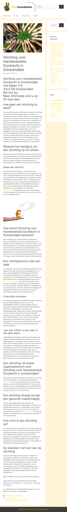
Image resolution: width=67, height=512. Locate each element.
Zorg (58, 115)
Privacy (35, 509)
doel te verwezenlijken (10, 281)
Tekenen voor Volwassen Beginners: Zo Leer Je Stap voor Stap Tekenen (56, 80)
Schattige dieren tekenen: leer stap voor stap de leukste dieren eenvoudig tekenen (57, 55)
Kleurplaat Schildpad (58, 109)
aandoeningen (8, 190)
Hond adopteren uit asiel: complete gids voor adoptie (56, 71)
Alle (25, 509)
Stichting (16, 16)
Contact (35, 16)
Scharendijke (8, 495)
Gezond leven (26, 16)
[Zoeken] (61, 7)
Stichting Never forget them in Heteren (15, 501)
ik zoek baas (59, 106)
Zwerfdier (57, 117)
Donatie (7, 497)
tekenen (53, 115)
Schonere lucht (59, 113)
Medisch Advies (53, 111)
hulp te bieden (28, 411)
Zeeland (20, 495)
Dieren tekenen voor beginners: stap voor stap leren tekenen (57, 46)
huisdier (52, 106)
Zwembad (52, 117)
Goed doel (13, 497)
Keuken (51, 109)
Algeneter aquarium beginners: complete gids (57, 64)
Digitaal (52, 100)
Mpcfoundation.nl (43, 509)
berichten (29, 509)
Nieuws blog (6, 16)
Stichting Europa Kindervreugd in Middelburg (17, 499)
